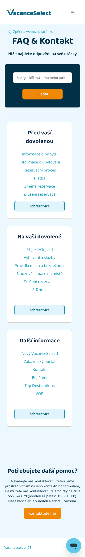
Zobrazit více (40, 206)
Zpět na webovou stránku (33, 31)
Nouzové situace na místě (40, 273)
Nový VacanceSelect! (39, 353)
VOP (39, 393)
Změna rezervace (39, 186)
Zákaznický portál (39, 361)
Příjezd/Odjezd (39, 249)
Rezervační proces (39, 170)
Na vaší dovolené (39, 238)
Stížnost (39, 289)
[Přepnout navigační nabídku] (72, 12)
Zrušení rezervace (39, 194)
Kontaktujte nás (42, 513)
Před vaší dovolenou (39, 138)
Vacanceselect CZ (17, 547)
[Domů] (28, 12)
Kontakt (40, 369)
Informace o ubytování (39, 162)
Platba (39, 178)
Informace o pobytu (39, 154)
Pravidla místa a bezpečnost (40, 265)
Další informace (40, 342)
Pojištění (39, 377)
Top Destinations (40, 385)
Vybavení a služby (39, 257)
